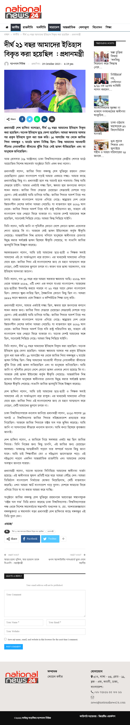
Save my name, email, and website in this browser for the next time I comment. (43, 639)
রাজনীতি (28, 27)
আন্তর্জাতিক (69, 27)
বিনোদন (97, 27)
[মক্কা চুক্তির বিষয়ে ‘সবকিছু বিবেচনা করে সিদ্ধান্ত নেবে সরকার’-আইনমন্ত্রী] (101, 56)
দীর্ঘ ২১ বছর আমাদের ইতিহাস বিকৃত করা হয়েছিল (28, 531)
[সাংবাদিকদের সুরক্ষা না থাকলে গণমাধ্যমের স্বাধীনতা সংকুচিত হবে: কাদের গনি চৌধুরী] (101, 100)
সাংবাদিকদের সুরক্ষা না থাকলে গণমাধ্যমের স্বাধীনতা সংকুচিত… (109, 111)
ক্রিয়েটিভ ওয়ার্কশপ (107, 716)
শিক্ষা (109, 27)
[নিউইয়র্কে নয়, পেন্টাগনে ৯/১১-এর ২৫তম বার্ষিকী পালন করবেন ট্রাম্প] (101, 78)
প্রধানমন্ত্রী (51, 531)
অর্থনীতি (41, 27)
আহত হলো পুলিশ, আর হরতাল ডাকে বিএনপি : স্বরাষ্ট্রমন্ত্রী (21, 561)
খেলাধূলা (84, 27)
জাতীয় (15, 27)
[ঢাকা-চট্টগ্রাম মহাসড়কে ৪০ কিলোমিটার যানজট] (101, 126)
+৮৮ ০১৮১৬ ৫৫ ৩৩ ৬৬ (108, 692)
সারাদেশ (54, 27)
